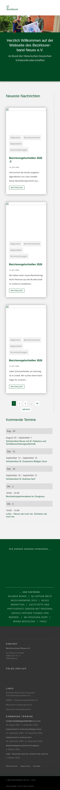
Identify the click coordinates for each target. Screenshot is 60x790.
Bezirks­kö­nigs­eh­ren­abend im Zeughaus (25, 496)
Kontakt (36, 766)
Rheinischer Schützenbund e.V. (19, 704)
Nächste (26, 409)
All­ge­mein (15, 137)
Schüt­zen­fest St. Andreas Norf (21, 479)
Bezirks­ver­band (32, 137)
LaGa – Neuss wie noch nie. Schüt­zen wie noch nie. (27, 754)
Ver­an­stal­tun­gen (18, 149)
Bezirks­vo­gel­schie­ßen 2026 (25, 264)
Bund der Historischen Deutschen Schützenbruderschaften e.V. (20, 694)
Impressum (25, 766)
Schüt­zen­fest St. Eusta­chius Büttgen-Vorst (27, 461)
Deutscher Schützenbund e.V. (18, 709)
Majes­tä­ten (16, 143)
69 (37, 403)
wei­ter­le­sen (17, 187)
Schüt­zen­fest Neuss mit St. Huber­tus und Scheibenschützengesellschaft (23, 721)
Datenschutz (12, 766)
